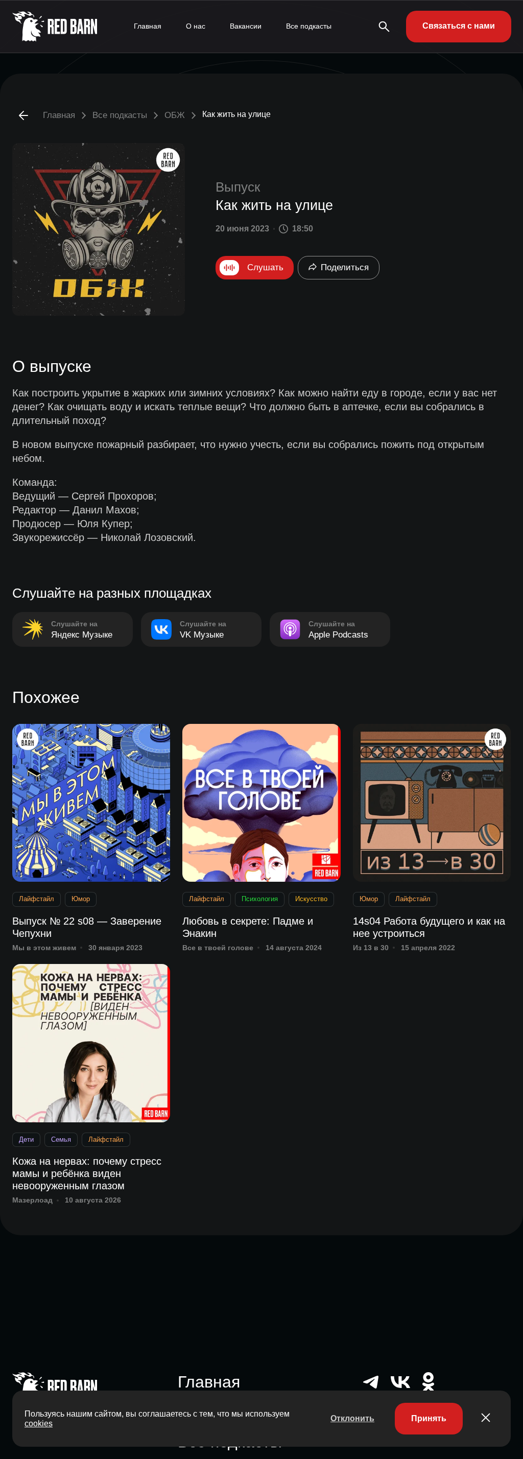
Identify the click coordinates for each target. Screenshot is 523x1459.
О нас (195, 26)
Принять (428, 1418)
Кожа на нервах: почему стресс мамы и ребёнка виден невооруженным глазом (86, 1173)
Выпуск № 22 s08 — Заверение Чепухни (86, 927)
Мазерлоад (32, 1200)
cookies (39, 1423)
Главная (147, 26)
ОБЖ (174, 115)
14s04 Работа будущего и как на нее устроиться (429, 927)
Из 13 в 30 (371, 948)
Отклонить (352, 1418)
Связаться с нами (458, 25)
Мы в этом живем (44, 948)
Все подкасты (308, 26)
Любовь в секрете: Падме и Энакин (247, 927)
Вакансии (246, 26)
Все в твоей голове (217, 948)
